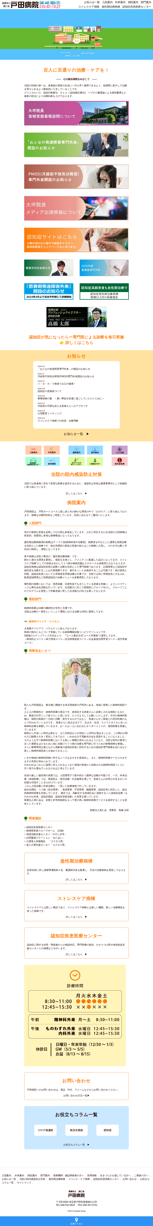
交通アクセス (76, 1224)
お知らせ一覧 (92, 2)
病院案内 (133, 2)
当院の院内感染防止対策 (32, 1179)
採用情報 (92, 1175)
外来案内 (120, 2)
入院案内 (107, 2)
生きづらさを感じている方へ (115, 1175)
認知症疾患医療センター (136, 6)
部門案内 (146, 2)
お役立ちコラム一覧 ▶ (76, 1144)
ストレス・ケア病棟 (79, 1179)
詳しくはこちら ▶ (76, 493)
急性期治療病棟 (111, 6)
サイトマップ (24, 1182)
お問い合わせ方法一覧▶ (76, 1095)
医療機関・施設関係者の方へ (68, 1175)
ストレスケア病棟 (88, 6)
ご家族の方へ (141, 1175)
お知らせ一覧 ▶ (76, 434)
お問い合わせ (130, 1179)
